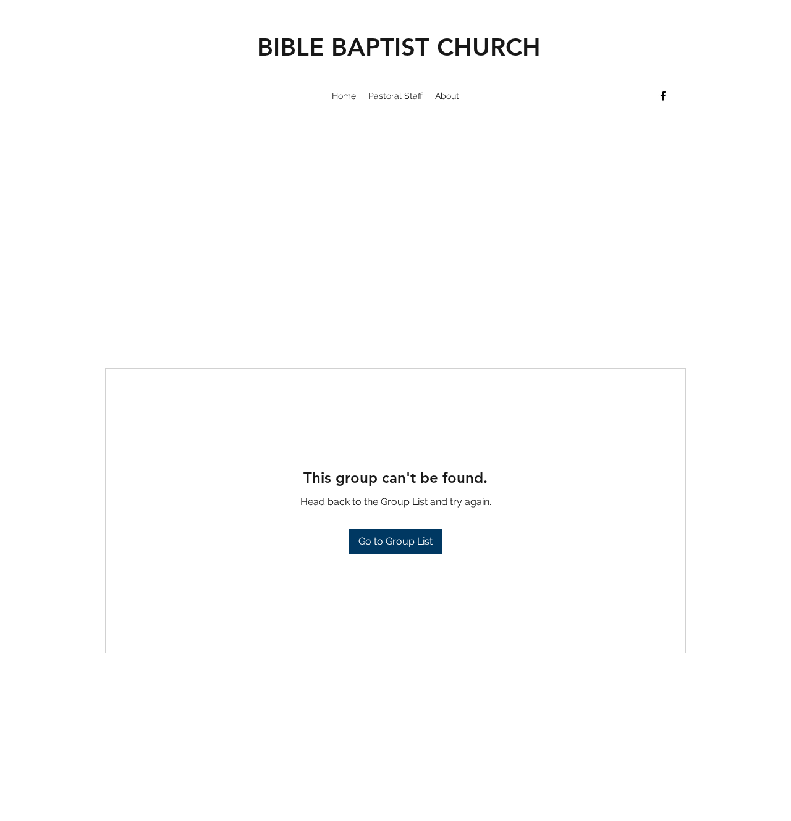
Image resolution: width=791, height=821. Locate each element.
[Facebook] (663, 96)
